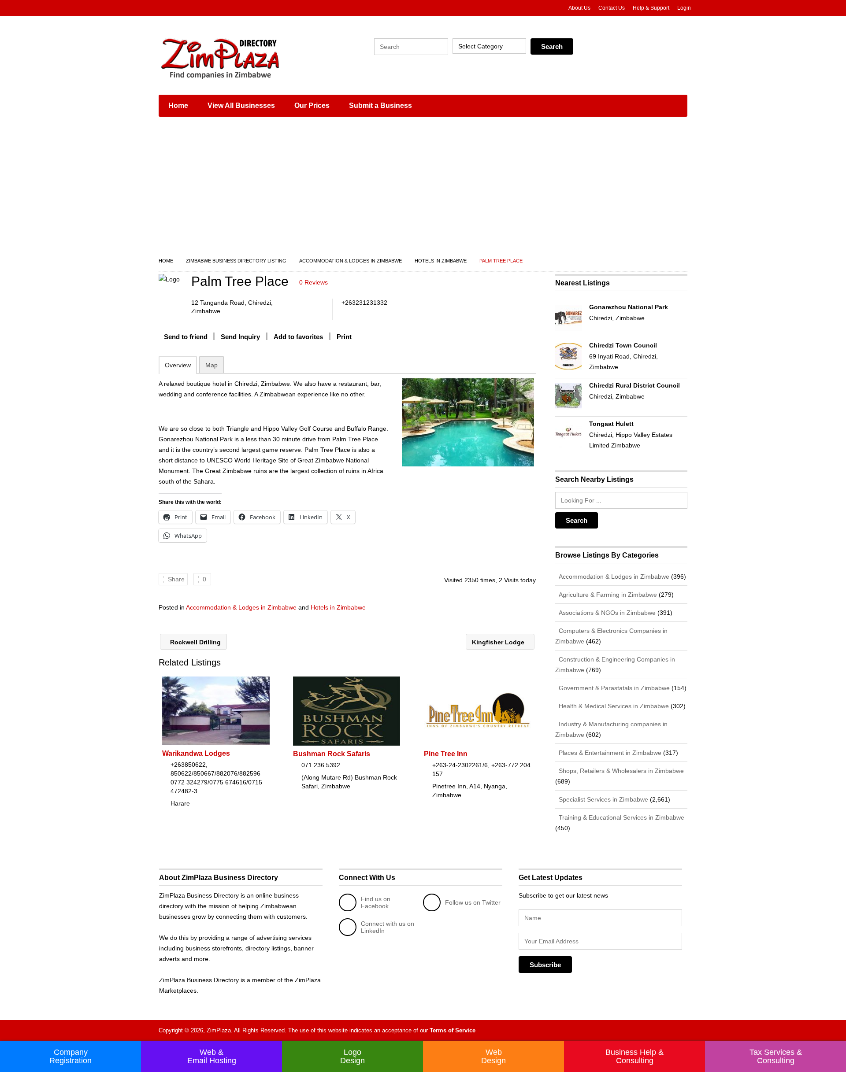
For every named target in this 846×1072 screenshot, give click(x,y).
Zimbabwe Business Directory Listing (236, 260)
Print (344, 336)
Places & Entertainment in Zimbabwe (609, 752)
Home (178, 105)
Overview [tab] (178, 365)
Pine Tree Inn (446, 754)
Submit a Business (380, 105)
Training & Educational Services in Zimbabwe (620, 817)
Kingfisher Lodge (499, 642)
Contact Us (611, 8)
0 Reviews (313, 282)
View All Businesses (241, 105)
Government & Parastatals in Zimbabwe (613, 687)
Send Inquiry (240, 336)
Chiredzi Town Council (623, 345)
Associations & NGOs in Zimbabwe (606, 612)
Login (684, 8)
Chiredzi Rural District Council (634, 385)
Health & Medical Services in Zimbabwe (613, 706)
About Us (579, 8)
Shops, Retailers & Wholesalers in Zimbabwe (620, 770)
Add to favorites (298, 336)
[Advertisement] (423, 189)
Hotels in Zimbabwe (441, 260)
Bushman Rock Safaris (331, 754)
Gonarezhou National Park (628, 307)
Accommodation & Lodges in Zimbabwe (350, 260)
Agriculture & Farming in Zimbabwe (607, 594)
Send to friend (186, 336)
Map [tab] (211, 365)
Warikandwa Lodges (196, 753)
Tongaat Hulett (611, 423)
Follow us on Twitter (473, 902)
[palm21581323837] (468, 422)
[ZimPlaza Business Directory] (242, 57)
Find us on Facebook (375, 902)
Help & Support (651, 8)
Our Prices (312, 105)
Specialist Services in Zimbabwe (602, 799)
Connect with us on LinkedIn (387, 927)
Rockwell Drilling (194, 642)
